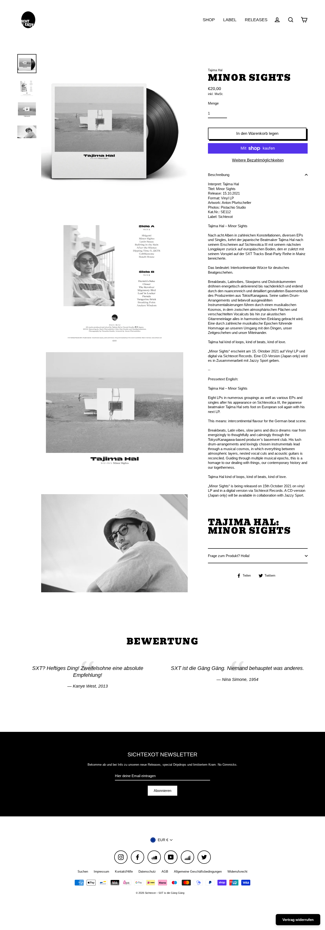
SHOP (209, 19)
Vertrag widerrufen (298, 920)
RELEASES (256, 19)
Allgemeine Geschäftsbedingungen (198, 871)
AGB (165, 871)
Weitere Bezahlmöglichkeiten (258, 160)
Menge (213, 103)
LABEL (229, 19)
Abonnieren (162, 791)
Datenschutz (147, 871)
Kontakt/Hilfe (124, 871)
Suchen (83, 871)
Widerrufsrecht (237, 871)
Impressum (101, 871)
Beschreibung (218, 175)
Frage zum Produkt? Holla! (229, 556)
